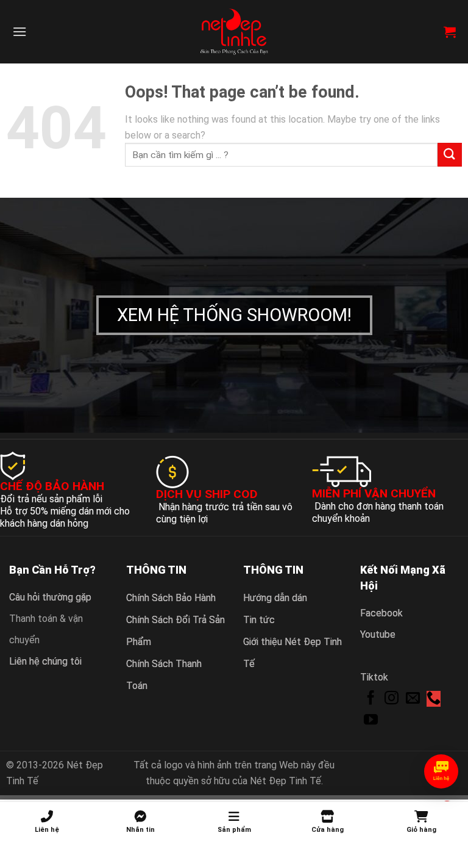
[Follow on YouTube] (371, 721)
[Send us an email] (413, 699)
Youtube (377, 634)
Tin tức (259, 620)
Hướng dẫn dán (275, 598)
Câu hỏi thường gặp (50, 597)
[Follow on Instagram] (392, 699)
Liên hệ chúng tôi (45, 661)
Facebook (381, 613)
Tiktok (374, 677)
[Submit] (450, 155)
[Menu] (19, 31)
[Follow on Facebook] (371, 699)
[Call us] (434, 699)
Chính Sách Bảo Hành (171, 598)
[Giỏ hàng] (450, 31)
